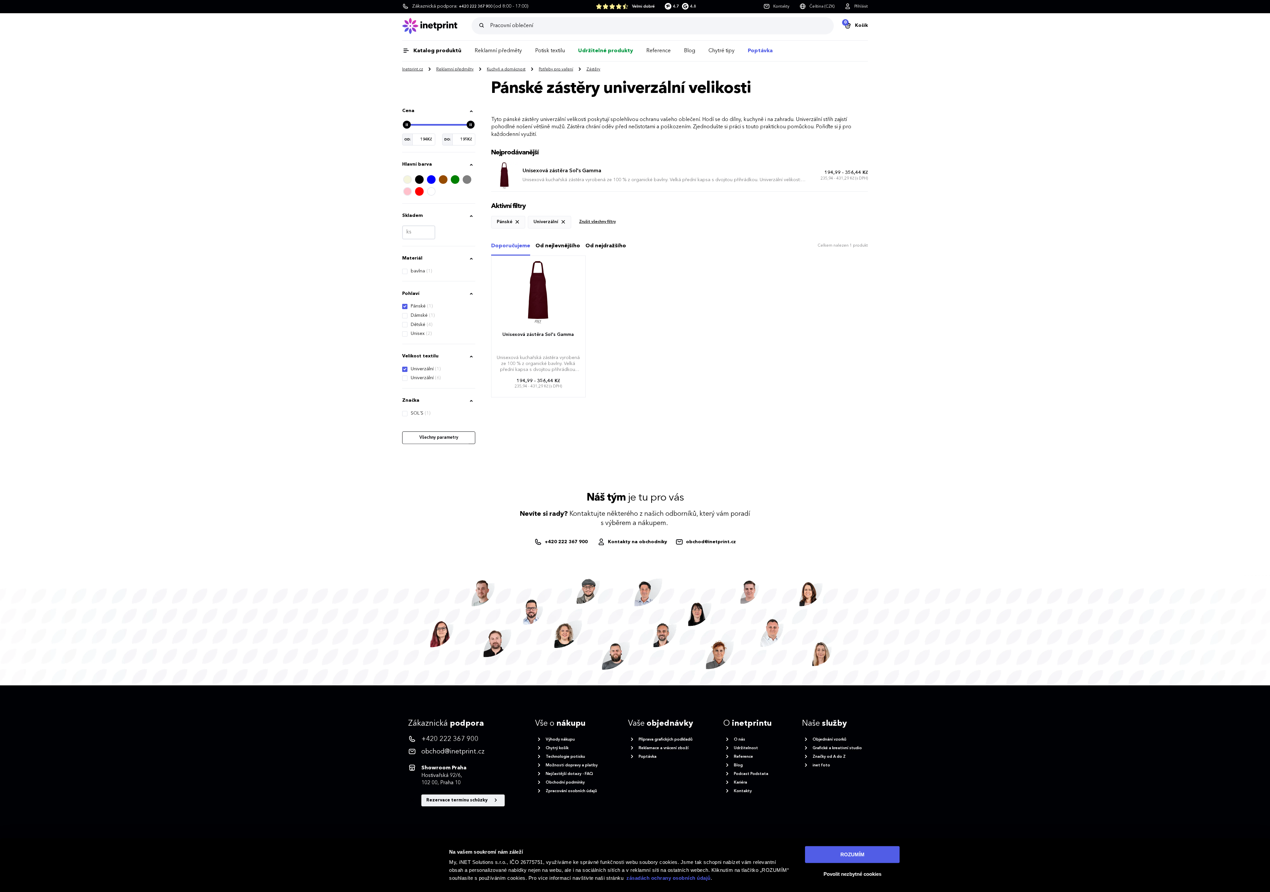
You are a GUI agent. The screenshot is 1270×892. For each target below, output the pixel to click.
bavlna (421, 271)
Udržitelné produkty (605, 51)
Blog (689, 51)
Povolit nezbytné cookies (852, 874)
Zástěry (593, 69)
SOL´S (420, 413)
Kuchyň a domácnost (506, 69)
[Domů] (437, 26)
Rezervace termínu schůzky (457, 800)
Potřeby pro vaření (556, 69)
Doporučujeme (510, 246)
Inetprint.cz (412, 69)
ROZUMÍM (852, 854)
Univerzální (426, 369)
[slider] (407, 125)
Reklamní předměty (498, 51)
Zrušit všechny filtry (597, 222)
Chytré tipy (721, 51)
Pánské (422, 306)
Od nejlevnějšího (557, 246)
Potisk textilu (550, 51)
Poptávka (760, 51)
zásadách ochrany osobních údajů (668, 878)
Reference (658, 51)
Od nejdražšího (605, 246)
